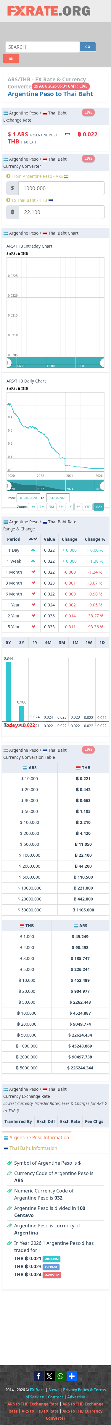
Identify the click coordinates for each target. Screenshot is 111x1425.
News (54, 1389)
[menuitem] (55, 363)
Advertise (76, 1397)
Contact (55, 1397)
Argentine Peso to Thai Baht (50, 94)
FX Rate (37, 1389)
